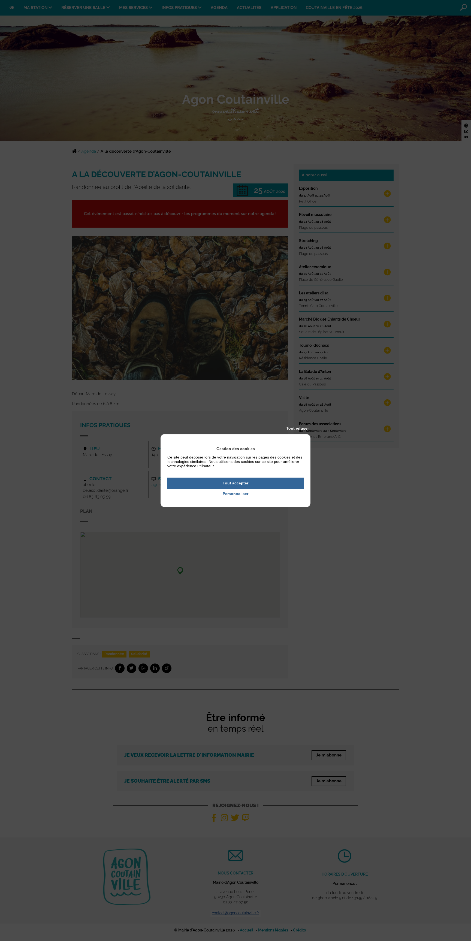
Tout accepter (235, 483)
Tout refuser (297, 428)
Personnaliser (235, 493)
